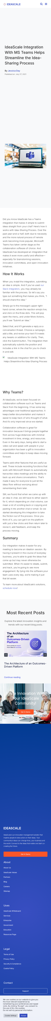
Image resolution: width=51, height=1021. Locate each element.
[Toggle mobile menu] (46, 4)
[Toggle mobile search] (41, 4)
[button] (6, 655)
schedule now (10, 588)
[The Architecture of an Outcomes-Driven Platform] (25, 632)
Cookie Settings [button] (10, 1015)
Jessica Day (14, 70)
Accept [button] (23, 1015)
